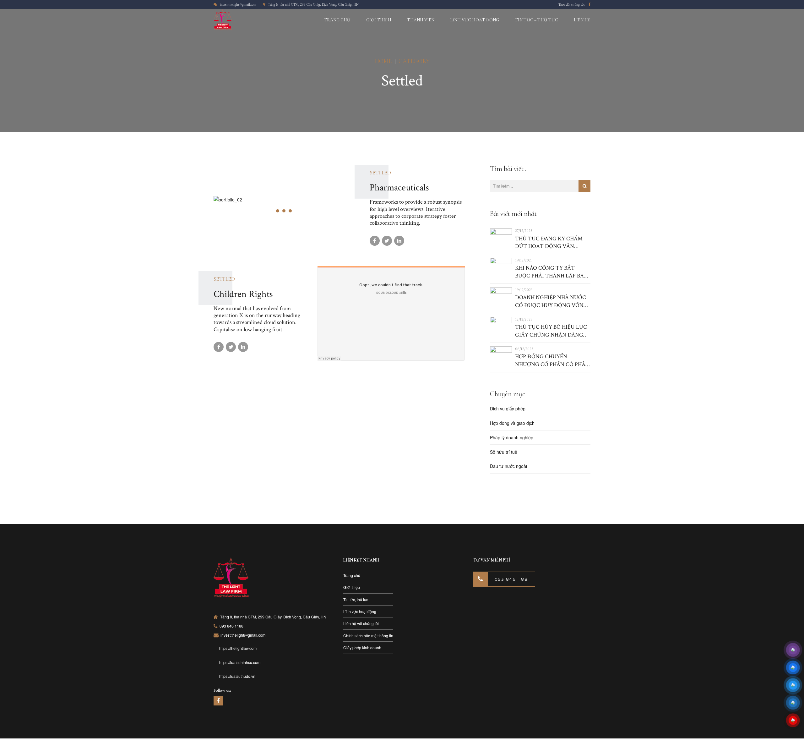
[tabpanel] (287, 199)
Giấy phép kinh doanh (362, 647)
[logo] (231, 578)
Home (383, 61)
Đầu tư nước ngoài (508, 466)
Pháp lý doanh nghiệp (511, 437)
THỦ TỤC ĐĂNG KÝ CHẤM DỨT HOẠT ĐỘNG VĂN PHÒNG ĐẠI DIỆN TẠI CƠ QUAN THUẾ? (549, 242)
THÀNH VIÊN (420, 20)
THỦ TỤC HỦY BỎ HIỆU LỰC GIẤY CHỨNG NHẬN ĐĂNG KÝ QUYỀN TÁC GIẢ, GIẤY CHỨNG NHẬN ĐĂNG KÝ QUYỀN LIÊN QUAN (551, 331)
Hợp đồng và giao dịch (512, 423)
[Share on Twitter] (387, 241)
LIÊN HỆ (582, 20)
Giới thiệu (351, 587)
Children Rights (243, 294)
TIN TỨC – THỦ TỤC (536, 20)
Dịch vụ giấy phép (507, 408)
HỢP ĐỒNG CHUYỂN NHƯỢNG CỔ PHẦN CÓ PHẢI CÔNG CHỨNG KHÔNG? (551, 360)
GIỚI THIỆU (378, 20)
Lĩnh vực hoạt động (359, 611)
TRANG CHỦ (337, 20)
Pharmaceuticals (399, 188)
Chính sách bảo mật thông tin (368, 635)
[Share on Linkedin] (399, 241)
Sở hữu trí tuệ (503, 452)
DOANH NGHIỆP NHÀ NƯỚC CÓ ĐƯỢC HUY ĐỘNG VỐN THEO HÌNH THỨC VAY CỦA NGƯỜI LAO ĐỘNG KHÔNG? (550, 301)
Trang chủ (351, 575)
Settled (380, 172)
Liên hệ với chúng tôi (361, 623)
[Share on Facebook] (375, 241)
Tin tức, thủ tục (355, 599)
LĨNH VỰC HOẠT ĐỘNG (474, 20)
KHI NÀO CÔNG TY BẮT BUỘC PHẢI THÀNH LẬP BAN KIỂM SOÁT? (551, 272)
